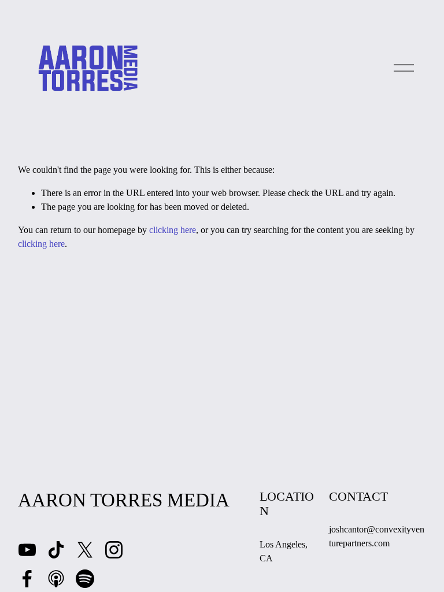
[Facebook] (27, 578)
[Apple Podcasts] (56, 578)
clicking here (172, 230)
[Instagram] (114, 550)
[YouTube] (27, 550)
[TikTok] (56, 550)
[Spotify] (85, 578)
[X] (85, 550)
